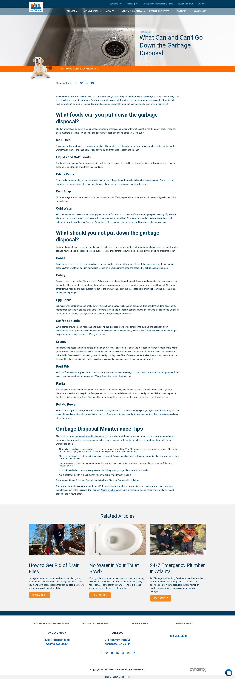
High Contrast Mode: (115, 677)
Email (92, 83)
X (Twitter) (106, 653)
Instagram (128, 653)
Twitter (81, 83)
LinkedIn (87, 83)
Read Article (39, 595)
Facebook (76, 83)
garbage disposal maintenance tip (91, 436)
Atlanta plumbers (109, 490)
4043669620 (200, 11)
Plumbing (145, 32)
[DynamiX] (198, 670)
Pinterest (123, 653)
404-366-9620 (178, 636)
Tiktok (134, 653)
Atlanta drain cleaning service (163, 355)
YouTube (112, 653)
